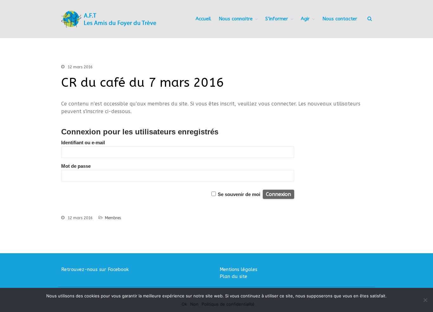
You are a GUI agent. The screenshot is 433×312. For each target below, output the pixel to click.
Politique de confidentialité (228, 304)
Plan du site (233, 276)
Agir (305, 19)
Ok (184, 304)
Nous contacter (339, 19)
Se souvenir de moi (239, 194)
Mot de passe (76, 166)
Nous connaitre (236, 19)
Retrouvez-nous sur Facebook (95, 269)
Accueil (203, 19)
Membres (113, 218)
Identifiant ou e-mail (83, 142)
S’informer (276, 19)
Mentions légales (238, 269)
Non (194, 304)
